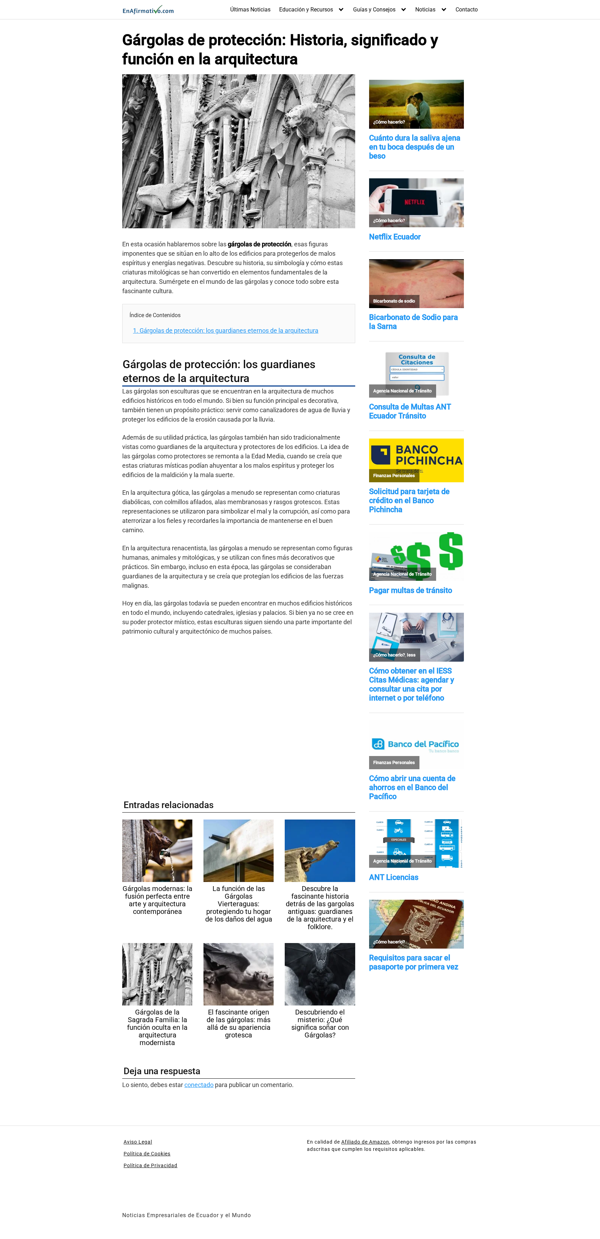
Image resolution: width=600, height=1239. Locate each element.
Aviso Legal (138, 1142)
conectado (199, 1084)
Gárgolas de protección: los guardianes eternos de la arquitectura (225, 330)
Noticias (425, 9)
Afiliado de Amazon (365, 1142)
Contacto (467, 9)
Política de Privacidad (150, 1165)
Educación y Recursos (306, 9)
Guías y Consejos (374, 9)
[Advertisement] (238, 714)
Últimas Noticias (250, 9)
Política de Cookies (147, 1153)
